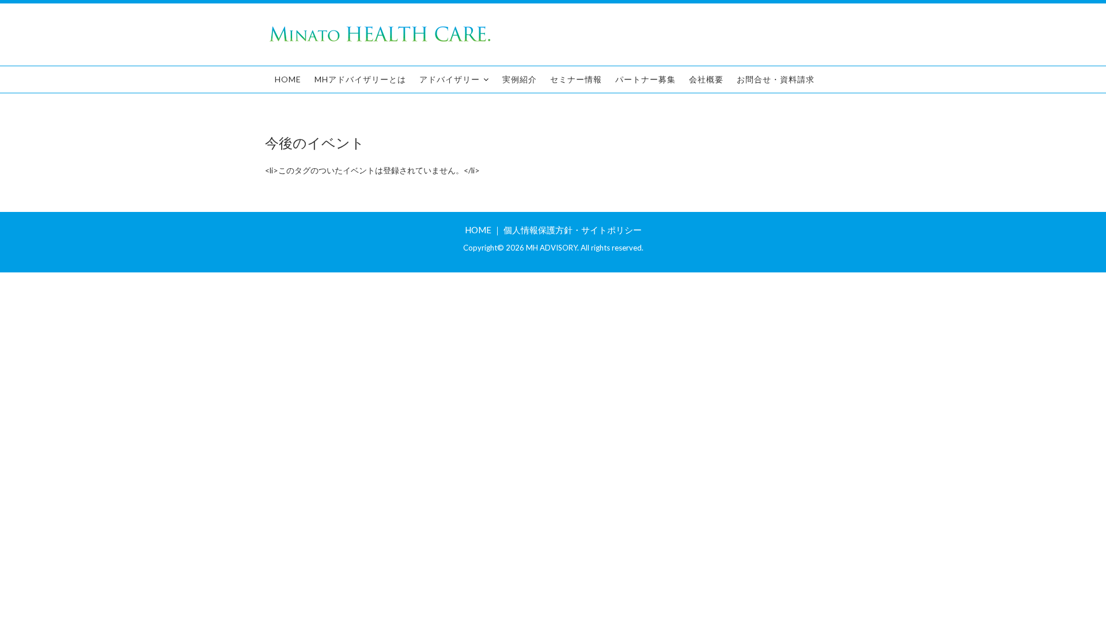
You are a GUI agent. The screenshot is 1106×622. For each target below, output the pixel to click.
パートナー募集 (645, 79)
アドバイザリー (449, 79)
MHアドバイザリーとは (360, 79)
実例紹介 (519, 79)
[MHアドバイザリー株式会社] (380, 40)
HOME (288, 79)
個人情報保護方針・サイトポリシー (572, 230)
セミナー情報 (576, 79)
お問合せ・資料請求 (776, 79)
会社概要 (706, 79)
